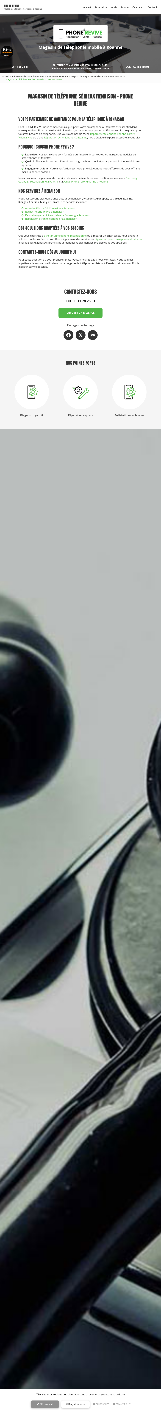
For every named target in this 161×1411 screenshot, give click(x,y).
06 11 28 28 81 (20, 66)
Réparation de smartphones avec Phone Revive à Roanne (40, 76)
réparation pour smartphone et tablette (118, 239)
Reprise (125, 7)
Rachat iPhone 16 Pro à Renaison (44, 211)
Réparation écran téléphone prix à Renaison (51, 218)
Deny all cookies (76, 1404)
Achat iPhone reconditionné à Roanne (85, 181)
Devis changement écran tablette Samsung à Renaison (57, 215)
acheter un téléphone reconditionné (65, 235)
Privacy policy (123, 1404)
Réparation (101, 7)
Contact (152, 7)
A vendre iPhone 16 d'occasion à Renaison (50, 208)
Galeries (137, 7)
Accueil (87, 7)
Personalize (102, 1404)
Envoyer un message (80, 313)
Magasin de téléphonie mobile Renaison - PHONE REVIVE (98, 76)
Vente (114, 7)
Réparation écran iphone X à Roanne (65, 137)
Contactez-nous (137, 66)
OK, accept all (46, 1404)
